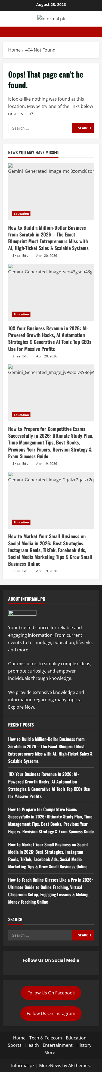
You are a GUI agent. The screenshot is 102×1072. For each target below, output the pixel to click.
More (49, 1052)
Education (21, 214)
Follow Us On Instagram (51, 1013)
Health (32, 1045)
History (83, 1045)
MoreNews (50, 1065)
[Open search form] (97, 32)
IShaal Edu (20, 255)
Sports (14, 1045)
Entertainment (58, 1045)
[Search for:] (40, 128)
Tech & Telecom (45, 1038)
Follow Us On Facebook (51, 993)
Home (19, 1038)
